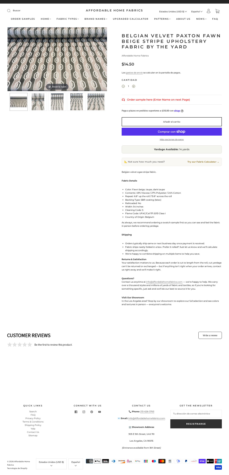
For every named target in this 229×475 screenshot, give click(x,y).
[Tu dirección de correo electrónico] (196, 413)
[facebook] (76, 412)
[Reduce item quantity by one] (123, 87)
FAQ (215, 19)
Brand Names (95, 19)
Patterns (161, 19)
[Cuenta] (208, 11)
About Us (183, 19)
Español (195, 11)
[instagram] (84, 412)
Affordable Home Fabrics (114, 10)
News (200, 19)
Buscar (16, 10)
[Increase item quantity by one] (134, 87)
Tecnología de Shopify (17, 468)
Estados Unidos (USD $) (172, 11)
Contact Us (33, 432)
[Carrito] (217, 11)
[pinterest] (92, 412)
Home (45, 19)
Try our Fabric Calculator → (203, 161)
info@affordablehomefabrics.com (164, 281)
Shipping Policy (33, 425)
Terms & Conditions (33, 421)
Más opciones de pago (172, 139)
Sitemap (32, 435)
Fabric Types (67, 19)
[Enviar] (11, 10)
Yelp (33, 428)
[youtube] (99, 412)
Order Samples (23, 19)
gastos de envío (134, 72)
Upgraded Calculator (130, 19)
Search (33, 411)
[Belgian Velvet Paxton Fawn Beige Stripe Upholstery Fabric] (19, 102)
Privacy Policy (33, 418)
